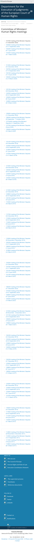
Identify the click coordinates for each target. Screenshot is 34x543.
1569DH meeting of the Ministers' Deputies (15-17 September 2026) (18, 45)
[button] (17, 2)
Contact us (10, 515)
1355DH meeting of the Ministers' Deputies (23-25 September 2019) (18, 340)
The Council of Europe (15, 462)
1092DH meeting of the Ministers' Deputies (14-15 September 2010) (18, 243)
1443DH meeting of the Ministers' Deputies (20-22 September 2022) (18, 94)
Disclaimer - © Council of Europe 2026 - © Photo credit (17, 539)
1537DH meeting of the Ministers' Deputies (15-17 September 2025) (18, 267)
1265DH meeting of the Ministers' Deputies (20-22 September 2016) (18, 170)
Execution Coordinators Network (18, 467)
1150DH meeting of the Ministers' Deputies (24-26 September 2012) (18, 219)
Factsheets (11, 482)
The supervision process (15, 479)
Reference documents (15, 485)
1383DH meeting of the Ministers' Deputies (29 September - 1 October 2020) (18, 118)
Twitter (9, 499)
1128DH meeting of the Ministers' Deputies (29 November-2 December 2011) (18, 433)
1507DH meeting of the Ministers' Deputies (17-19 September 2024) (18, 70)
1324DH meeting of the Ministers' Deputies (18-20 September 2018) (18, 146)
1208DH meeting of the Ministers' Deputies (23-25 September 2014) (18, 195)
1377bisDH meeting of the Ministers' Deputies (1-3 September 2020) (16, 122)
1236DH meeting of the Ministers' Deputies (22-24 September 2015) (18, 388)
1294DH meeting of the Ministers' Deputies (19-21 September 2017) (18, 364)
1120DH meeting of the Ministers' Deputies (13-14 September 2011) (18, 436)
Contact (17, 541)
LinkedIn (10, 503)
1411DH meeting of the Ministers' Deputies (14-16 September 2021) (18, 316)
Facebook (10, 496)
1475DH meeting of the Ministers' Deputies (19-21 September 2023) (18, 291)
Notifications (11, 519)
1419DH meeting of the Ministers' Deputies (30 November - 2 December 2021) (18, 312)
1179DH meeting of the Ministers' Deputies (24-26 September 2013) (18, 412)
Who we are (11, 459)
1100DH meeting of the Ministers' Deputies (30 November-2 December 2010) (18, 239)
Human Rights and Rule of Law (17, 465)
